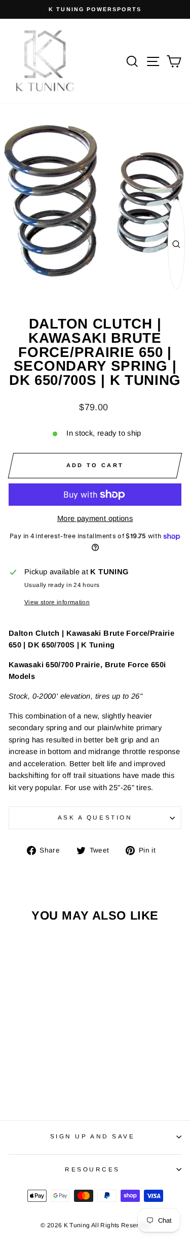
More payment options (95, 518)
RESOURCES (92, 1169)
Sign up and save (92, 1136)
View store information (57, 602)
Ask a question (95, 817)
